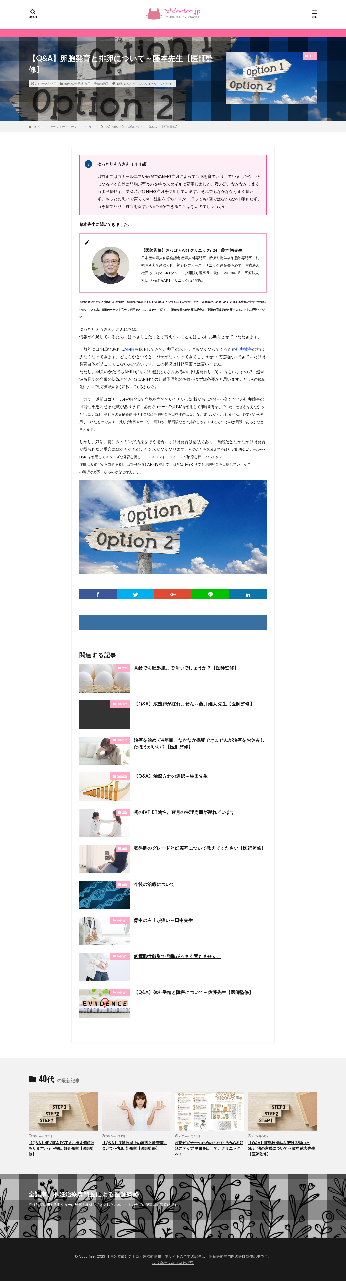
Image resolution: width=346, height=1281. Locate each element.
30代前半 (122, 703)
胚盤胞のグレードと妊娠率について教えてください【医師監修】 (200, 848)
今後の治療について (154, 884)
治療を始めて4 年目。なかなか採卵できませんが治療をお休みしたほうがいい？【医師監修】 (199, 743)
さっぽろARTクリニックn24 (152, 84)
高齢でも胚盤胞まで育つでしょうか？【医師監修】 (186, 667)
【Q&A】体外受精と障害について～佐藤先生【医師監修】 (194, 992)
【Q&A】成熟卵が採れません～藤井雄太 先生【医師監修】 (194, 703)
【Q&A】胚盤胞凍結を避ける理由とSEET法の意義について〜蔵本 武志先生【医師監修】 (281, 1148)
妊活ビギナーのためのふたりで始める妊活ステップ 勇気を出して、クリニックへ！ (209, 1148)
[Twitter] (135, 594)
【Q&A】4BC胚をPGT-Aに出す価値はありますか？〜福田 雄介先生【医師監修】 (61, 1148)
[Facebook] (98, 594)
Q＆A (127, 84)
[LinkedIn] (248, 594)
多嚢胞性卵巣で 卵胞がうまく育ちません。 (177, 956)
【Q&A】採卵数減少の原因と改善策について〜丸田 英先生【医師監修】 (134, 1145)
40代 (66, 84)
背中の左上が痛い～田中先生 (163, 920)
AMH (129, 349)
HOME (37, 127)
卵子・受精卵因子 (97, 84)
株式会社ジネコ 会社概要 (173, 1262)
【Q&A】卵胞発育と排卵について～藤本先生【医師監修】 (139, 127)
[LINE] (210, 594)
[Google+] (173, 594)
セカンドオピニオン (63, 127)
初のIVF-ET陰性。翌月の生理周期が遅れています (184, 812)
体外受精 (77, 84)
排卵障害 (244, 349)
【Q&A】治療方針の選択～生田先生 (171, 776)
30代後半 (122, 739)
